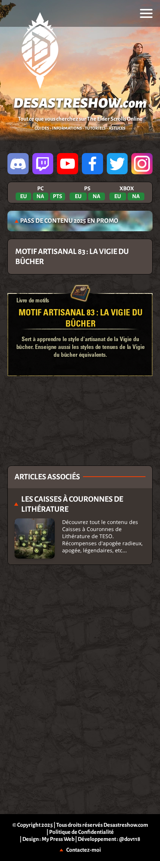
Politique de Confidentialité (81, 832)
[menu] (146, 13)
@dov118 (129, 839)
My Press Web (58, 839)
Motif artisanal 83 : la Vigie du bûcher (81, 317)
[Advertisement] (80, 400)
